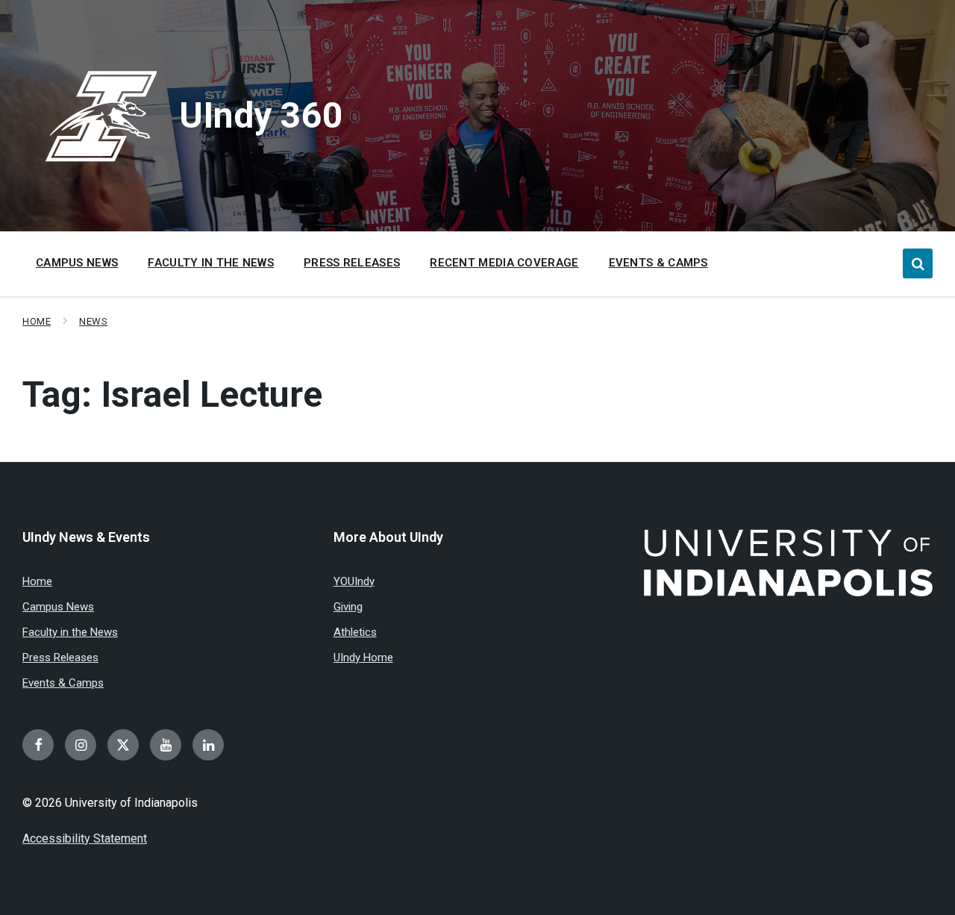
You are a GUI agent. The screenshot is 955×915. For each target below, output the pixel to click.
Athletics (355, 632)
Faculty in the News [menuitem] (211, 262)
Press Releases (60, 657)
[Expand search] (918, 263)
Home (36, 321)
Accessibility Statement (84, 838)
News (93, 321)
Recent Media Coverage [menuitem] (504, 262)
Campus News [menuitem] (77, 262)
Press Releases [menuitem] (352, 262)
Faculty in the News (70, 632)
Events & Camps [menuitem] (658, 262)
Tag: (172, 394)
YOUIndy (354, 581)
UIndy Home (363, 657)
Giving (348, 606)
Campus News (58, 606)
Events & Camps (63, 683)
